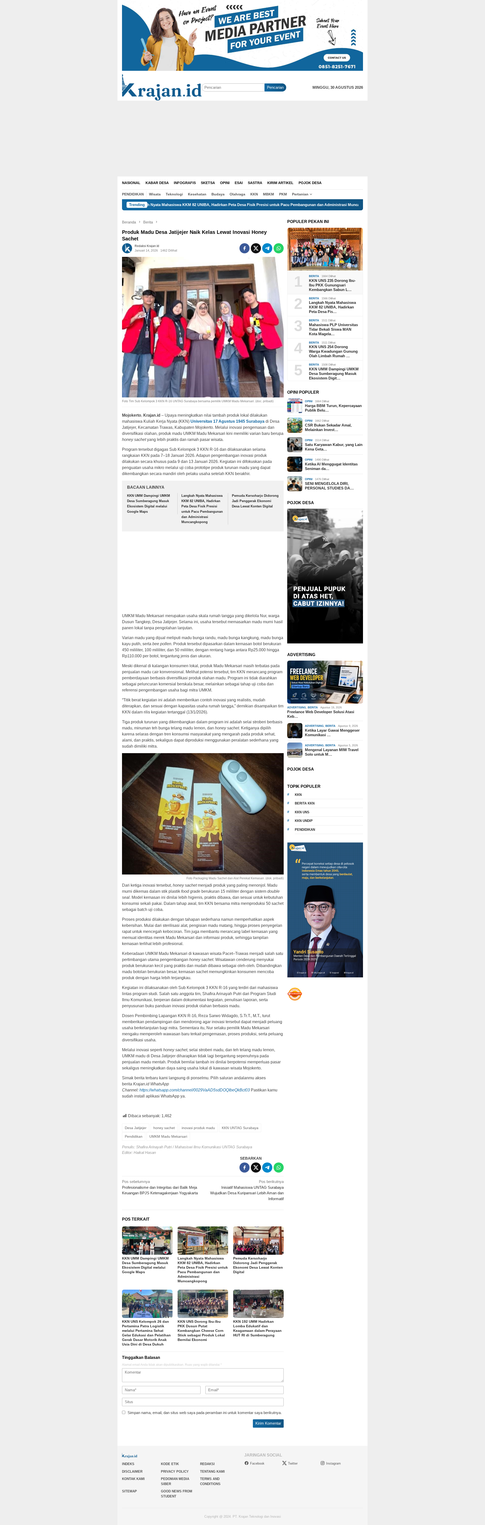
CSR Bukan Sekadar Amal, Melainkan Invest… (328, 427)
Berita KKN (304, 803)
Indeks (128, 1464)
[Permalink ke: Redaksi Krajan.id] (127, 248)
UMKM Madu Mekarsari (168, 1136)
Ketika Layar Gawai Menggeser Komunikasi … (332, 732)
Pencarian (275, 87)
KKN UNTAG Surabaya (240, 1128)
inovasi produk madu (198, 1128)
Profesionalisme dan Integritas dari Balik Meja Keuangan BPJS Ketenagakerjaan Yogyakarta (160, 1187)
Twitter (293, 1463)
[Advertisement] (242, 138)
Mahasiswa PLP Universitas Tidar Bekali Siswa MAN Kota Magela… (333, 329)
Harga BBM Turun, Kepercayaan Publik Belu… (333, 407)
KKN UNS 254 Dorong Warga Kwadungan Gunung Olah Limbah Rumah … (333, 351)
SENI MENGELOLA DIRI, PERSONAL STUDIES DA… (329, 485)
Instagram (333, 1463)
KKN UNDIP (304, 821)
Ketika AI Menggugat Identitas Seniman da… (331, 466)
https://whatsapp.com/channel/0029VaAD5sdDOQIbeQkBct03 (194, 1090)
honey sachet (164, 1128)
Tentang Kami (212, 1471)
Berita (314, 276)
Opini (308, 401)
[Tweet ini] (256, 248)
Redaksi (207, 1464)
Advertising (296, 707)
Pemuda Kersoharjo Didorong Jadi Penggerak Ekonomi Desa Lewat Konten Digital (255, 501)
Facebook (257, 1463)
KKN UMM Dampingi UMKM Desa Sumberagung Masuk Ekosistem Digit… (334, 373)
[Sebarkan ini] (244, 248)
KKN (298, 795)
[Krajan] (162, 87)
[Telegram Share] (267, 248)
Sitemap (129, 1491)
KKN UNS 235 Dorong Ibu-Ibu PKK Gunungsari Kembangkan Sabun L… (332, 285)
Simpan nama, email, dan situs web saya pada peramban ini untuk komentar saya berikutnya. (205, 1412)
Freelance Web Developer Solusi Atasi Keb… (320, 714)
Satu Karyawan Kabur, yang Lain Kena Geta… (333, 446)
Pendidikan (133, 1136)
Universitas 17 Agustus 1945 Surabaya (227, 421)
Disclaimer (132, 1471)
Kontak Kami (133, 1479)
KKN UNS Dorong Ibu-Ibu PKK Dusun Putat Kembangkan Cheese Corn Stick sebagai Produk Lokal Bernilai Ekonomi (201, 1330)
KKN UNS (302, 812)
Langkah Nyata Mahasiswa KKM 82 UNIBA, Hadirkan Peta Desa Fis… (332, 307)
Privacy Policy (175, 1471)
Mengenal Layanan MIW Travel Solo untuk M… (331, 752)
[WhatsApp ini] (279, 248)
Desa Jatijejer (136, 1128)
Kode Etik (170, 1464)
